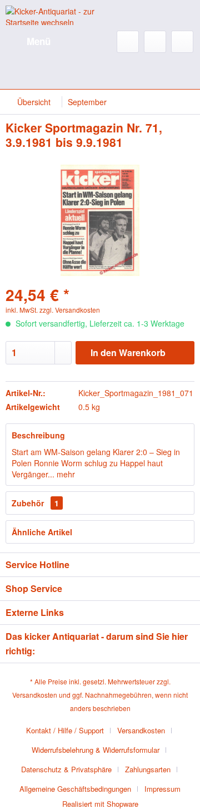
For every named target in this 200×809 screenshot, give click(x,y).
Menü (39, 41)
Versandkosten (34, 694)
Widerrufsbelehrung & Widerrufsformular (95, 749)
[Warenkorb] (182, 42)
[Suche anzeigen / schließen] (128, 42)
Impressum (162, 788)
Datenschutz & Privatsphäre (66, 769)
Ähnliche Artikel (42, 531)
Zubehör (35, 503)
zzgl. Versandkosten (69, 309)
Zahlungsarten (148, 769)
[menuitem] (28, 42)
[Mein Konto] (155, 42)
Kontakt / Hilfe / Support (65, 730)
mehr (64, 474)
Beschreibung (38, 435)
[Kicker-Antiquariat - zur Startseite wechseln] (53, 15)
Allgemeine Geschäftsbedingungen (75, 788)
